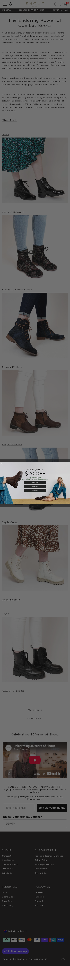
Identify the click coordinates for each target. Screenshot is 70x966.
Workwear (35, 483)
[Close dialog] (1, 463)
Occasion (35, 490)
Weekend (35, 486)
